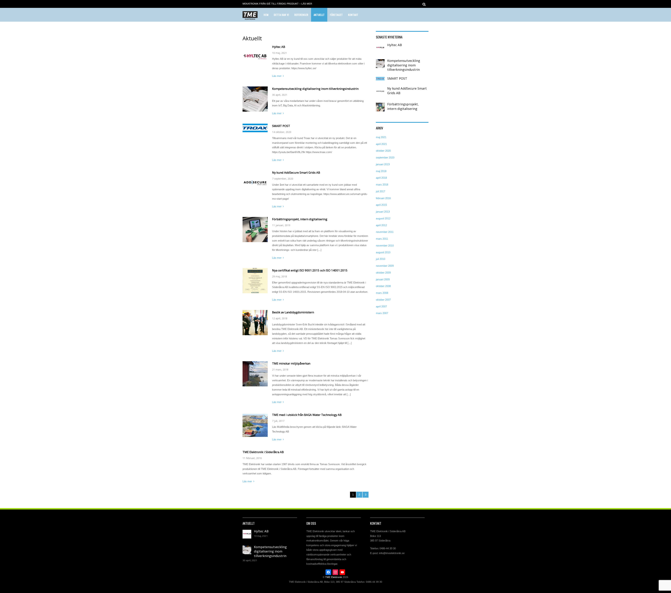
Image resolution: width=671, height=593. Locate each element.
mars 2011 (382, 238)
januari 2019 (383, 164)
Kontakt (353, 15)
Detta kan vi (281, 15)
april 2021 (381, 144)
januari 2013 (383, 211)
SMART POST (281, 126)
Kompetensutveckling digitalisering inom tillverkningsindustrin (315, 89)
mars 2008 (382, 292)
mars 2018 (382, 184)
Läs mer (277, 75)
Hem (266, 15)
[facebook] (328, 571)
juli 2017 (380, 191)
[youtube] (342, 571)
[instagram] (335, 571)
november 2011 (385, 231)
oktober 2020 (383, 150)
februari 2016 (383, 198)
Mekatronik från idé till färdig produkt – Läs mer (277, 3)
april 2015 (381, 204)
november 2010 (385, 245)
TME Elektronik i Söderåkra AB (263, 452)
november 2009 (385, 265)
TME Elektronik (333, 577)
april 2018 (381, 177)
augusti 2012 (383, 218)
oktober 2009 (383, 272)
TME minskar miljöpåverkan (291, 363)
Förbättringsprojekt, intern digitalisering (299, 219)
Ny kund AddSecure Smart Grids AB (296, 172)
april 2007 (381, 306)
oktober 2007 (383, 299)
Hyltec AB (278, 47)
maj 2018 (381, 171)
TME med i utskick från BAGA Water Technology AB (307, 415)
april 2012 (381, 225)
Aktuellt (319, 15)
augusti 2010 (383, 252)
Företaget (336, 15)
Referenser (301, 15)
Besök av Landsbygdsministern (293, 312)
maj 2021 (381, 137)
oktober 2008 (383, 286)
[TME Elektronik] (250, 17)
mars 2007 (382, 313)
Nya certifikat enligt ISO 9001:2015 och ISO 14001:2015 (310, 270)
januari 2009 (383, 279)
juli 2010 (380, 258)
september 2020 (385, 157)
